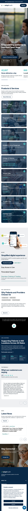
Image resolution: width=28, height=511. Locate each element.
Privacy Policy (12, 497)
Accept (13, 501)
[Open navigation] (1, 5)
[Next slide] (25, 402)
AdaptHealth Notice (10, 1)
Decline (13, 504)
